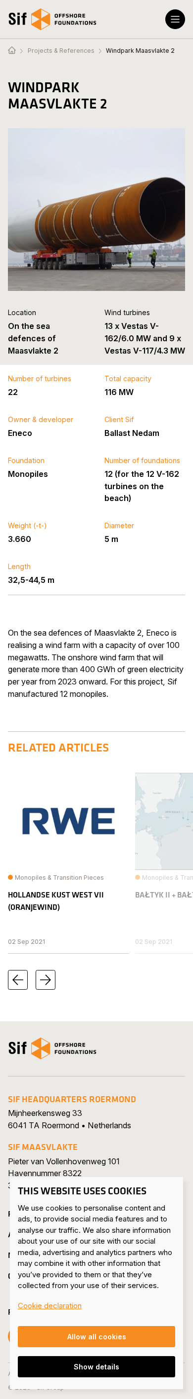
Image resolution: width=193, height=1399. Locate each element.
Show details (96, 1367)
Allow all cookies (96, 1336)
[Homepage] (12, 51)
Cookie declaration (50, 1305)
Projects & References (61, 51)
